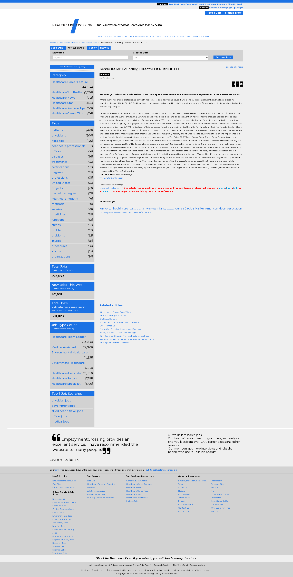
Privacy (182, 501)
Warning (215, 511)
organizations (61, 256)
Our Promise (217, 504)
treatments (59, 161)
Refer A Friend (201, 36)
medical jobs (60, 421)
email (106, 191)
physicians (59, 135)
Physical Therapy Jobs (63, 539)
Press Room (216, 480)
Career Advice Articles (136, 480)
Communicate (185, 504)
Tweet (112, 198)
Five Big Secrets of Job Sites (100, 497)
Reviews (91, 487)
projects (57, 188)
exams (56, 251)
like (228, 188)
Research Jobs (59, 543)
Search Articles (223, 57)
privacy (58, 470)
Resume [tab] (104, 48)
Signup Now (233, 12)
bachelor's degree (64, 193)
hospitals (58, 140)
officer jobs (59, 416)
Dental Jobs (58, 512)
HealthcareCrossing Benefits (100, 484)
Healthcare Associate (66, 373)
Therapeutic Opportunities (113, 315)
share (222, 188)
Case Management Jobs (64, 502)
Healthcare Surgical (65, 378)
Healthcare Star (89, 42)
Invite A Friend (133, 501)
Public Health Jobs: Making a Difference (119, 322)
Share (102, 198)
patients (57, 130)
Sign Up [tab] (93, 48)
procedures (59, 246)
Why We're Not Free (220, 508)
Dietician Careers (108, 319)
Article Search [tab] (76, 48)
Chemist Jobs (59, 505)
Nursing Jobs (58, 526)
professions (60, 177)
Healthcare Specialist (66, 383)
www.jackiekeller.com (110, 188)
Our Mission (184, 494)
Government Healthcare (68, 362)
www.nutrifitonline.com (111, 178)
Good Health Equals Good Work (115, 312)
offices (56, 151)
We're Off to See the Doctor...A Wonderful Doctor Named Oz (129, 339)
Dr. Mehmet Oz (107, 325)
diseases (58, 156)
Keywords (58, 52)
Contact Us (183, 508)
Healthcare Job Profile (67, 92)
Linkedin (117, 198)
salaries (57, 209)
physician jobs (61, 400)
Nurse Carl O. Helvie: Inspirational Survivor (120, 329)
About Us (182, 487)
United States (61, 183)
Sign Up (91, 480)
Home (53, 42)
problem (57, 230)
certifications (61, 167)
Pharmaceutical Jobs (62, 536)
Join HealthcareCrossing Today (72, 67)
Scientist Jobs (58, 549)
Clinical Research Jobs (63, 509)
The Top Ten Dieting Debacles (114, 342)
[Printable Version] (233, 84)
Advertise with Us (219, 501)
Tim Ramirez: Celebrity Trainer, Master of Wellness (124, 336)
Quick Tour (183, 511)
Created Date (141, 52)
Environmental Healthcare (69, 352)
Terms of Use (184, 497)
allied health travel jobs (67, 411)
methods (58, 204)
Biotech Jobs (58, 499)
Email (122, 198)
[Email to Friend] (241, 84)
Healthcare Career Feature (70, 82)
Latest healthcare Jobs (63, 487)
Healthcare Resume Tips (68, 108)
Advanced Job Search (97, 494)
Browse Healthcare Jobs (145, 36)
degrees (57, 172)
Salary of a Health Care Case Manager (118, 332)
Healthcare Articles (69, 42)
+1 (107, 198)
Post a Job (214, 12)
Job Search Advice (96, 491)
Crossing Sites (217, 484)
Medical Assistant (64, 347)
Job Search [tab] (57, 48)
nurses (56, 225)
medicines (59, 214)
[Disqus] (171, 260)
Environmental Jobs (62, 516)
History (181, 491)
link (235, 188)
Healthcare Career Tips (67, 113)
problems (58, 235)
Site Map (215, 487)
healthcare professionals (68, 146)
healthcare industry (65, 198)
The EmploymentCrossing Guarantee (221, 494)
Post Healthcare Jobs (177, 36)
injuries (56, 240)
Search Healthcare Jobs (112, 36)
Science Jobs (58, 546)
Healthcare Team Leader (69, 336)
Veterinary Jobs (59, 553)
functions (58, 219)
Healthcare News (63, 97)
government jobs (63, 405)
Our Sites (56, 484)
